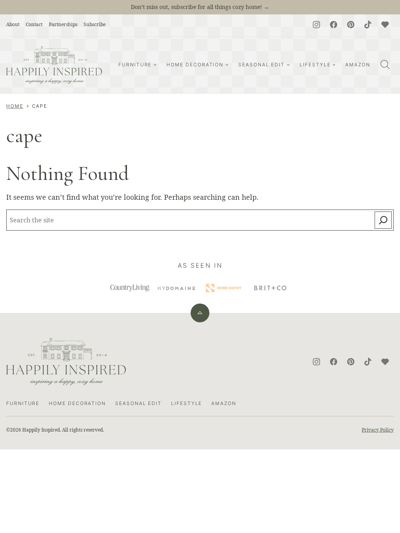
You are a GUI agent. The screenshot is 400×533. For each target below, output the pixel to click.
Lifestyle (315, 65)
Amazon (357, 65)
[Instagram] (316, 24)
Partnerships (63, 24)
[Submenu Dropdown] (155, 64)
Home (14, 106)
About (13, 24)
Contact (34, 24)
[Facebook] (333, 24)
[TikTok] (368, 24)
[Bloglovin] (385, 24)
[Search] (385, 64)
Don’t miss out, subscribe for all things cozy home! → (200, 7)
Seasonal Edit (261, 65)
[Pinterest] (350, 24)
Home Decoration (194, 65)
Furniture (135, 65)
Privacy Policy (378, 429)
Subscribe (94, 24)
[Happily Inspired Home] (54, 65)
